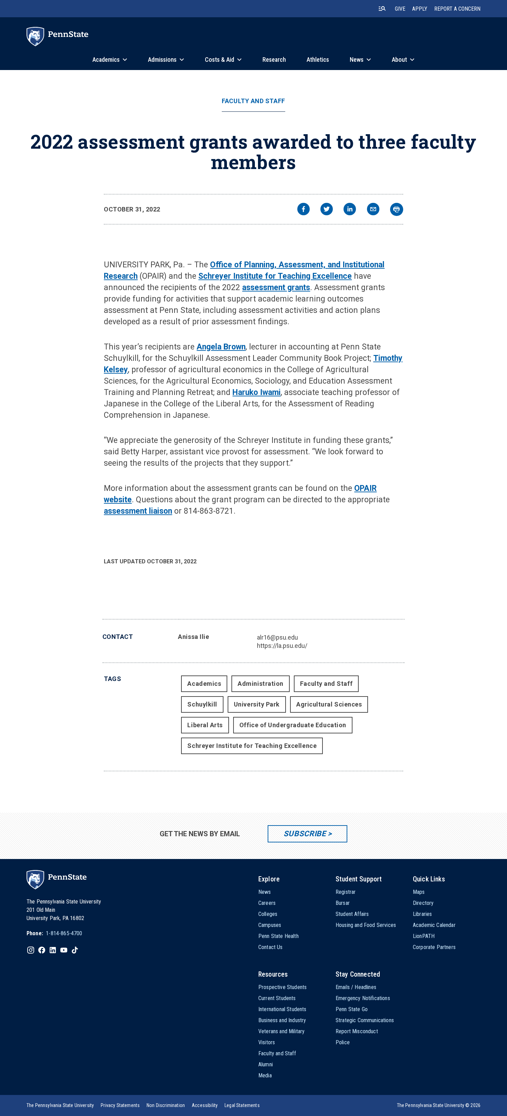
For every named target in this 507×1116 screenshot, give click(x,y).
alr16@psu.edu (277, 637)
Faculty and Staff (253, 101)
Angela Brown (221, 347)
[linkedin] (350, 210)
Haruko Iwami (256, 392)
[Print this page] (396, 209)
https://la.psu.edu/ (282, 645)
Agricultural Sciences (329, 704)
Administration (261, 683)
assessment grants (276, 287)
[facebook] (303, 210)
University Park (257, 704)
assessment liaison (138, 511)
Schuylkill (202, 704)
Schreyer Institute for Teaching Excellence (275, 276)
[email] (373, 210)
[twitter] (326, 210)
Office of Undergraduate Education (292, 725)
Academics (204, 683)
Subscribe (305, 833)
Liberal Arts (204, 725)
